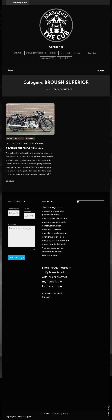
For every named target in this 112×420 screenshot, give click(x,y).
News (92, 53)
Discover (10, 181)
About (65, 414)
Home (46, 414)
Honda (78, 53)
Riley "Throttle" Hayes (33, 143)
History (65, 53)
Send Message (16, 257)
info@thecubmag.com (56, 268)
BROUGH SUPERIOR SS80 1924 (24, 148)
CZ (53, 53)
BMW (18, 53)
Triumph (64, 58)
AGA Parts (47, 293)
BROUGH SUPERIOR (36, 53)
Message (12, 224)
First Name (13, 209)
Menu (11, 70)
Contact (56, 414)
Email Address (28, 210)
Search (100, 70)
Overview (47, 58)
